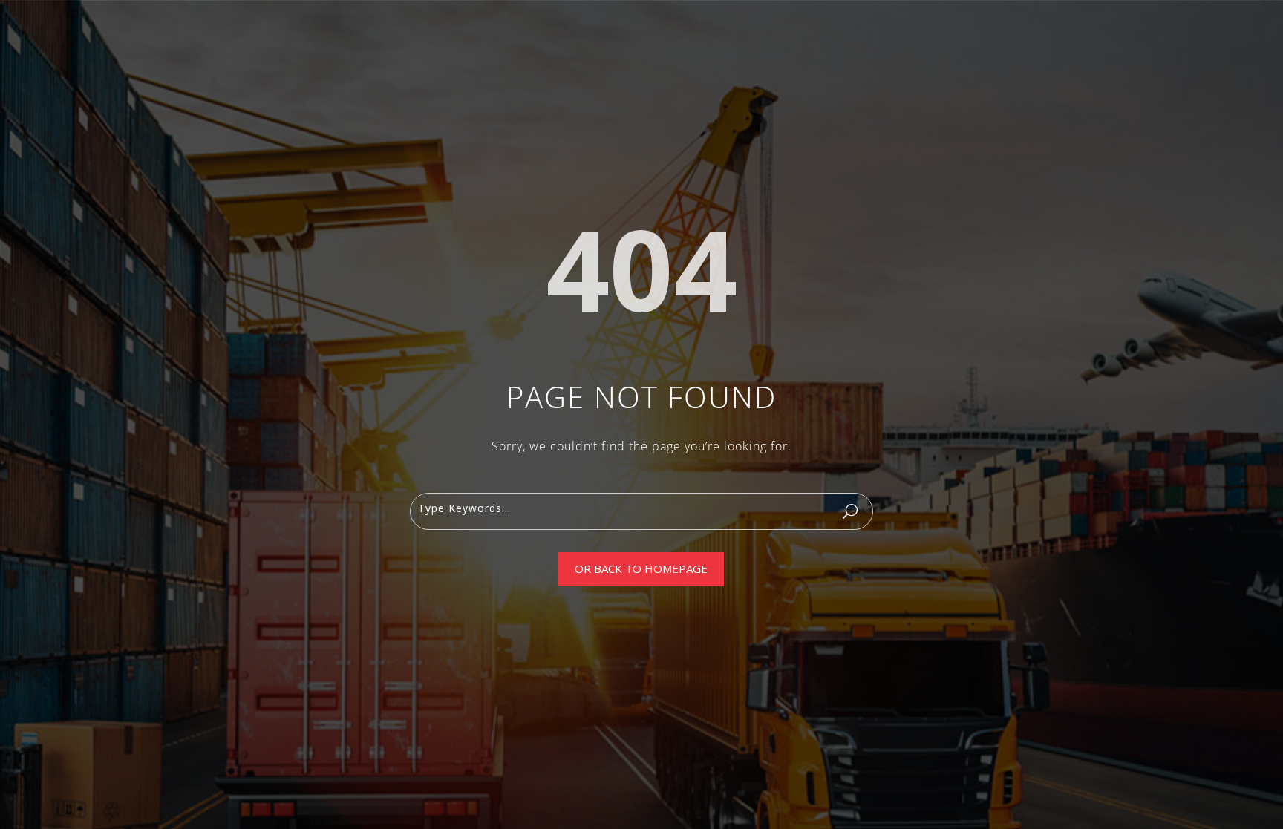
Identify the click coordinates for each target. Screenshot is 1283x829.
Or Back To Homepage (641, 568)
